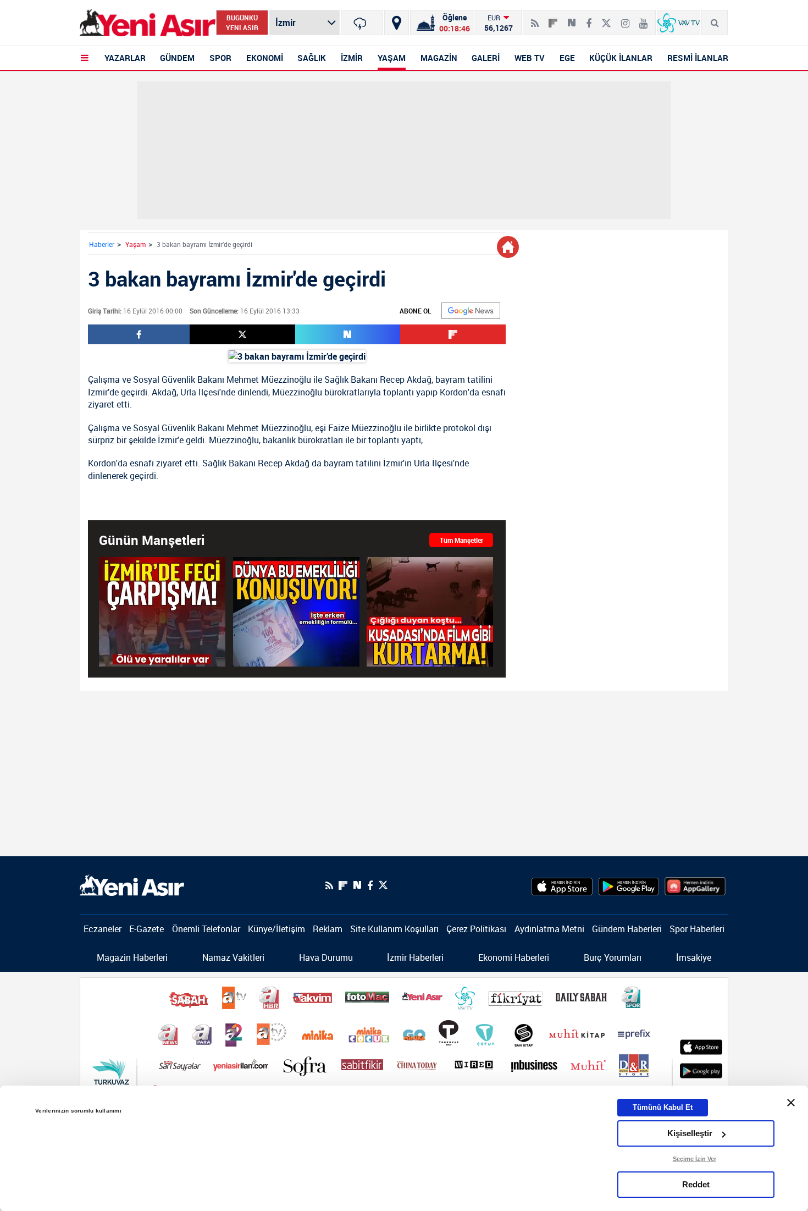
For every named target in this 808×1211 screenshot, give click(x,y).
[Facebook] (588, 18)
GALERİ (486, 57)
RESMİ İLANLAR (697, 57)
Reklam (327, 929)
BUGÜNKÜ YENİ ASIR (242, 22)
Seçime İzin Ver (694, 1158)
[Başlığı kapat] (791, 1103)
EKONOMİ (264, 57)
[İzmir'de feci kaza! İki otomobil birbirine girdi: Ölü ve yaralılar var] (162, 612)
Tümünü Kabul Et (663, 1107)
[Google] (470, 310)
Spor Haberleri (696, 929)
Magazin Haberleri (132, 957)
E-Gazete (146, 929)
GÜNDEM (177, 57)
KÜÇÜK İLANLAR (620, 57)
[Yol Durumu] (396, 22)
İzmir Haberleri (415, 957)
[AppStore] (562, 885)
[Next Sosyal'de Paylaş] (571, 18)
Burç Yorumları (612, 957)
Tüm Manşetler (461, 540)
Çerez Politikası (476, 929)
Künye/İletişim (276, 929)
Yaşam (135, 244)
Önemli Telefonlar (206, 929)
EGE (567, 57)
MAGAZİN (438, 57)
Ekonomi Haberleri (513, 957)
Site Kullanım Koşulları (394, 929)
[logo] (132, 884)
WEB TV (529, 57)
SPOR (220, 57)
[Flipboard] (553, 19)
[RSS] (535, 18)
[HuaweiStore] (695, 885)
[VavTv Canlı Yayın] (678, 22)
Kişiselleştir (689, 1133)
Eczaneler (102, 929)
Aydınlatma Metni (549, 929)
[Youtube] (643, 18)
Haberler (101, 244)
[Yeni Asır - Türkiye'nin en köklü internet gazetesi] (147, 23)
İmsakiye (693, 957)
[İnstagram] (625, 18)
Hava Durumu (326, 957)
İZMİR (352, 57)
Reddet (696, 1184)
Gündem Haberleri (627, 929)
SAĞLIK (311, 57)
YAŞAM (392, 57)
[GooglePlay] (628, 885)
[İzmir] (362, 22)
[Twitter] (606, 18)
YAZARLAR (125, 57)
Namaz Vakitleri (233, 957)
